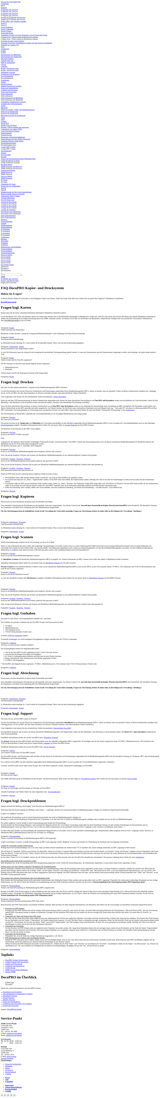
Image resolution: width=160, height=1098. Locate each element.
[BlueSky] (5, 1096)
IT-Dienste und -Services (9, 10)
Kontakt (3, 157)
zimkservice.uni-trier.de (14, 1035)
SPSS (3, 119)
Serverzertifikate (6, 251)
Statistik (3, 223)
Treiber (3, 82)
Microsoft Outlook (7, 59)
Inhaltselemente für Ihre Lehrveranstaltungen (16, 192)
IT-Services (9, 1070)
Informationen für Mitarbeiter (11, 55)
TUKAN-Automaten (15, 635)
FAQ (2, 47)
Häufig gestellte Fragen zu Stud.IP (12, 194)
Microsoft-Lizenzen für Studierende (13, 116)
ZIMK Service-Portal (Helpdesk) (16, 970)
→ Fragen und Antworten (10, 1006)
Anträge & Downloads (9, 202)
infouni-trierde (11, 1056)
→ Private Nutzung (7, 998)
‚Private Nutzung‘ (49, 747)
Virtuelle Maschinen (8, 198)
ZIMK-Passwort (6, 172)
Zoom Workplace (7, 27)
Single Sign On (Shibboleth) (10, 186)
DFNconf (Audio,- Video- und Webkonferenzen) (18, 110)
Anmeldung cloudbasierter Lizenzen (13, 102)
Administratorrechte (7, 253)
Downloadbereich (7, 76)
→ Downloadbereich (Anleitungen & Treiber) (16, 994)
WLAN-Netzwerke (7, 200)
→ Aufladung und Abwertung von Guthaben (16, 1004)
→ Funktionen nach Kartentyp (11, 992)
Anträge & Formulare (8, 210)
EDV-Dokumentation (8, 216)
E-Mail (3, 51)
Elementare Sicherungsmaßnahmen (13, 137)
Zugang (3, 153)
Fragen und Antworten (8, 92)
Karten (11, 328)
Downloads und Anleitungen (11, 212)
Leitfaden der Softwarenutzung (11, 104)
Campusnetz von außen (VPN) (11, 129)
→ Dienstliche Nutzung (9, 996)
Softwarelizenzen (7, 94)
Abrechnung (13, 347)
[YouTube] (8, 1096)
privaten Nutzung (71, 425)
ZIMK (3, 277)
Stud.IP (3, 188)
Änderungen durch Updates (10, 196)
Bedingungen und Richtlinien (11, 247)
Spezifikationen (6, 151)
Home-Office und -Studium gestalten (13, 21)
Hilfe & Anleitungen (8, 63)
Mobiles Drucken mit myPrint (11, 86)
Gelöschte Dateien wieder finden (12, 141)
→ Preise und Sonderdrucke (10, 1002)
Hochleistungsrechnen (8, 143)
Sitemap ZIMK (10, 972)
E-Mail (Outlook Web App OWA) (17, 962)
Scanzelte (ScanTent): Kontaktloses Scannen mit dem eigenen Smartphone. (26, 43)
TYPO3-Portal (10, 968)
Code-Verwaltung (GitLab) (10, 131)
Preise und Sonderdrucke (9, 88)
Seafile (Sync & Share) (9, 125)
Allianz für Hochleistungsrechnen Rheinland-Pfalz (18, 159)
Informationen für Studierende (11, 57)
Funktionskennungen (8, 170)
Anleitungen (5, 49)
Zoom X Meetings (7, 29)
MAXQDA (5, 123)
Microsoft (4, 108)
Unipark (4, 121)
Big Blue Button (6, 165)
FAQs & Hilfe (6, 155)
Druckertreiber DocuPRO (62, 728)
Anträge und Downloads (13, 964)
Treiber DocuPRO (59, 397)
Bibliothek (8, 1066)
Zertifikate (4, 243)
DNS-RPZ (4, 241)
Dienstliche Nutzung (8, 72)
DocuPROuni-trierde (88, 779)
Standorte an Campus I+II (10, 45)
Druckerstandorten (7, 425)
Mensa (7, 1068)
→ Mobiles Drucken (8, 1000)
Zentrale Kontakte (7, 1058)
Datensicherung (6, 133)
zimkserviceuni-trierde (14, 1033)
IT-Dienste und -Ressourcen (14, 966)
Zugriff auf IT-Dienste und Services (13, 17)
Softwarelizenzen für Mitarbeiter (12, 98)
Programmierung (6, 221)
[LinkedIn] (14, 1096)
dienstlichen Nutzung (52, 563)
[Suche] (22, 275)
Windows (4, 219)
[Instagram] (11, 1096)
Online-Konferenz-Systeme (10, 161)
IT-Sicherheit (5, 229)
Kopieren (20, 459)
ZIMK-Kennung (6, 178)
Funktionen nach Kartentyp (10, 74)
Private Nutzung (6, 84)
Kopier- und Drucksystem (10, 68)
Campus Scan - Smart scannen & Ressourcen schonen (19, 37)
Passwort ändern (6, 176)
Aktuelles (4, 66)
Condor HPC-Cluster (8, 147)
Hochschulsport (10, 1072)
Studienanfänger (6, 225)
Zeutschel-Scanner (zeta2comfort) (12, 41)
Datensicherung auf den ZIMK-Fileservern (15, 139)
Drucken (12, 417)
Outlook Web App (7, 61)
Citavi (3, 117)
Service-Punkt (6, 257)
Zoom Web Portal (7, 33)
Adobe (3, 106)
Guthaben (12, 643)
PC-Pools (4, 180)
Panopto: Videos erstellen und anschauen (15, 127)
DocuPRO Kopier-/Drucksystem (16, 960)
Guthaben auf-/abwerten (9, 90)
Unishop (8, 1074)
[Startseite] (11, 2)
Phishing (4, 239)
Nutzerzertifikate (6, 249)
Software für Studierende (9, 112)
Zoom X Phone (6, 31)
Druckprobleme (14, 836)
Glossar (3, 64)
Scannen (12, 459)
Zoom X (4, 23)
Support (12, 751)
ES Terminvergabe (7, 265)
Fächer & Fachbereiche (13, 1064)
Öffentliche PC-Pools (8, 184)
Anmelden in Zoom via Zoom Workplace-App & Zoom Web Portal (24, 35)
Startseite (4, 8)
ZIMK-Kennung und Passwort (11, 167)
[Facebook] (2, 1096)
